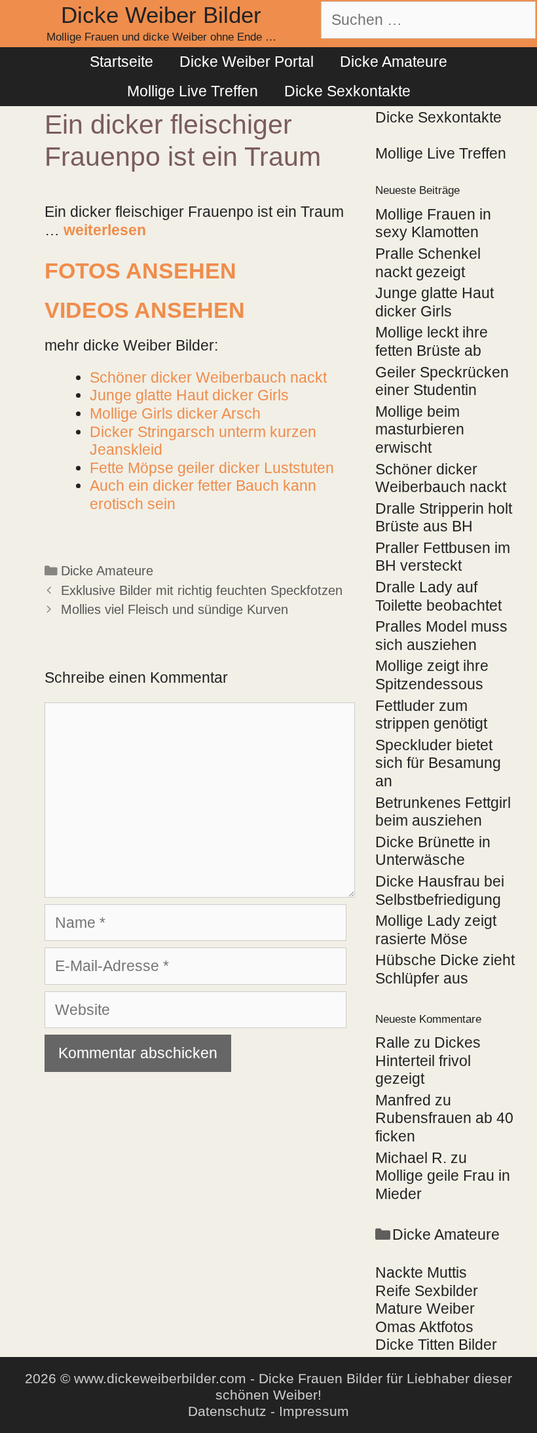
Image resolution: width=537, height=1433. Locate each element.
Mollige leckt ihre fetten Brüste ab (431, 341)
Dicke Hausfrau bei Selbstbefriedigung (439, 890)
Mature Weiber (425, 1308)
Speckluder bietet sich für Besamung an (438, 763)
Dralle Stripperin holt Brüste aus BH (443, 517)
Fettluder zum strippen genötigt (431, 715)
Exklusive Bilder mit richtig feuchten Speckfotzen (202, 590)
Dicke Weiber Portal (246, 61)
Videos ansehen (145, 309)
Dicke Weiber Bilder (161, 15)
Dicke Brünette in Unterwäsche (433, 851)
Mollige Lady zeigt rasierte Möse (435, 929)
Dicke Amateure (393, 61)
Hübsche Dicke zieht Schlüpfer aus (445, 969)
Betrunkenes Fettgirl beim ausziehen (443, 812)
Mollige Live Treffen (192, 91)
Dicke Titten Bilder (436, 1344)
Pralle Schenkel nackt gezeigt (428, 262)
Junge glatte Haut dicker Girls (434, 302)
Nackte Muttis (421, 1272)
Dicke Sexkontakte (347, 91)
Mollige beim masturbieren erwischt (419, 429)
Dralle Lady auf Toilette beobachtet (438, 596)
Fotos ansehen (140, 270)
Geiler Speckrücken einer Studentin (442, 381)
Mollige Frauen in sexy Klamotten (433, 223)
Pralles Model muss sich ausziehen (441, 635)
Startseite (121, 61)
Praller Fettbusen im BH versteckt (442, 557)
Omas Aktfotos (424, 1326)
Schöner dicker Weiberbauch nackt (440, 478)
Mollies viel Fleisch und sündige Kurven (174, 609)
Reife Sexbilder (426, 1290)
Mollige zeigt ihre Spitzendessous (432, 675)
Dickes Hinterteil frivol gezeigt (428, 1060)
